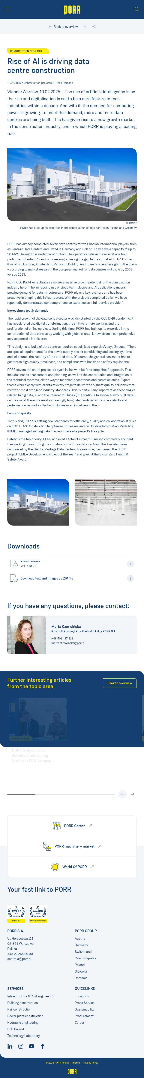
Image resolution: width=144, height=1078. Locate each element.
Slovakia (81, 971)
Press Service (84, 1003)
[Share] (93, 26)
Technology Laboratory (23, 1036)
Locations (82, 996)
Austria (80, 938)
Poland (80, 965)
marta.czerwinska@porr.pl (68, 643)
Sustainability (84, 1009)
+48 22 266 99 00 (20, 954)
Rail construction (19, 1009)
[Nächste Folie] (132, 794)
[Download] (85, 26)
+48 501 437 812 (62, 638)
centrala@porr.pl (19, 959)
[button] (7, 9)
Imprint (76, 1062)
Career (79, 1022)
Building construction (22, 1003)
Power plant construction (25, 1016)
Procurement (84, 1016)
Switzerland (83, 952)
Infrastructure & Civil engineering (30, 996)
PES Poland (15, 1029)
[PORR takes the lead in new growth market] (38, 502)
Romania (81, 978)
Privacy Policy (90, 1062)
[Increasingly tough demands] (106, 502)
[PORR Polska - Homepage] (72, 9)
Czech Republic (86, 958)
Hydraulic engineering (22, 1022)
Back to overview (65, 27)
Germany (81, 945)
